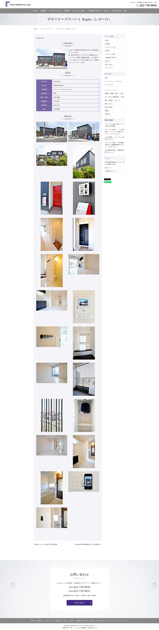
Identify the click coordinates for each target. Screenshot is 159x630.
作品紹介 (67, 10)
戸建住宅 (107, 114)
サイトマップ (109, 68)
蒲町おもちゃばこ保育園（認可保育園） (46, 544)
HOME (35, 10)
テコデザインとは (55, 10)
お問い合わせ (117, 10)
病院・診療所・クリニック (112, 100)
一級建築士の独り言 (94, 10)
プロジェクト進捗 (79, 10)
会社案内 (43, 10)
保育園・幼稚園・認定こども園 (114, 93)
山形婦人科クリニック (111, 171)
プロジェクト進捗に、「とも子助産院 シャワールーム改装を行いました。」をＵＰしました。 (114, 131)
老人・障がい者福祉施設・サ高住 (114, 97)
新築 (106, 78)
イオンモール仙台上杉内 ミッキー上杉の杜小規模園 (114, 125)
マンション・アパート (46, 29)
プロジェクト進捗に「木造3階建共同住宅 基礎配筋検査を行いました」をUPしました (114, 144)
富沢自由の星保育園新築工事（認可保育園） (88, 544)
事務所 (107, 110)
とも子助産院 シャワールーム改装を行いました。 (114, 138)
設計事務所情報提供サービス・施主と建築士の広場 (114, 163)
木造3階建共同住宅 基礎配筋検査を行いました (114, 151)
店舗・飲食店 (109, 107)
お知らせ (107, 10)
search (125, 10)
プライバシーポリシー (112, 620)
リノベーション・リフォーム (113, 81)
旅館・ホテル (109, 104)
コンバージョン (109, 84)
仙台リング (108, 167)
